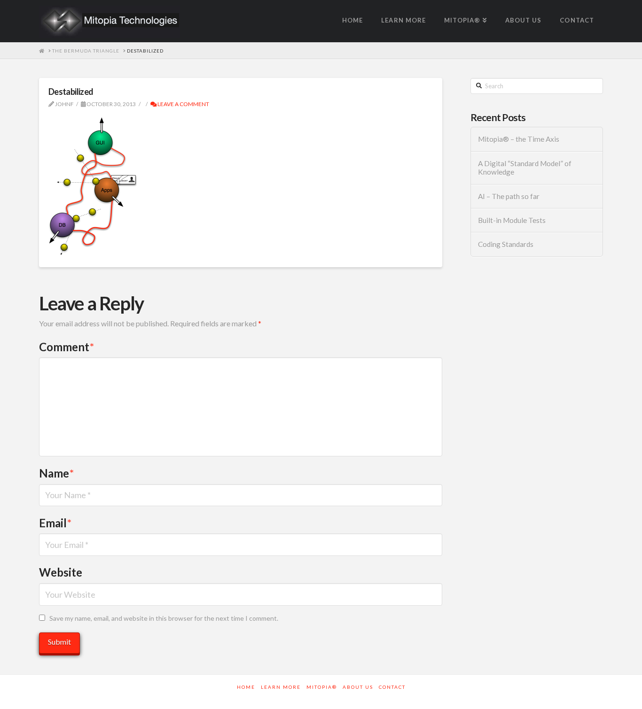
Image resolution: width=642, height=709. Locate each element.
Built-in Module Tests (512, 220)
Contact (392, 687)
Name (56, 473)
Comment (66, 347)
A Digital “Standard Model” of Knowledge (525, 168)
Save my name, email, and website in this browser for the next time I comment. (163, 618)
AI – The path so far (509, 196)
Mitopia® (321, 687)
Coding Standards (505, 244)
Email (55, 523)
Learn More (281, 687)
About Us (358, 687)
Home (246, 687)
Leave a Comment (183, 104)
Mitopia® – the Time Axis (518, 139)
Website (60, 572)
